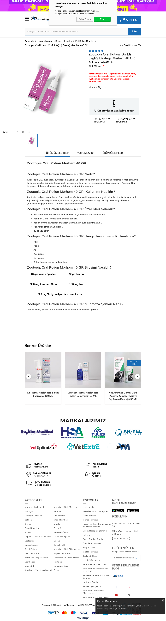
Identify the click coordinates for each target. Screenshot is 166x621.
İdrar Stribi (30, 566)
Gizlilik (145, 606)
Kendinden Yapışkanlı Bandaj (38, 570)
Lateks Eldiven (31, 545)
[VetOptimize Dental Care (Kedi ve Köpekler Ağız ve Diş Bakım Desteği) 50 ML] (123, 370)
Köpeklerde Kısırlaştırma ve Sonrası (96, 576)
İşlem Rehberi (89, 516)
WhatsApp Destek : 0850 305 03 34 (125, 532)
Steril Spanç (30, 562)
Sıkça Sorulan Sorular (93, 539)
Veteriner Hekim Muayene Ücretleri (95, 570)
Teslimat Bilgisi (90, 556)
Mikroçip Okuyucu (33, 516)
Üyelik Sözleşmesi (91, 560)
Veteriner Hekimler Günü (95, 564)
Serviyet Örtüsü (61, 532)
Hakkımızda (88, 507)
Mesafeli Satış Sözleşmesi (95, 511)
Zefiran (57, 511)
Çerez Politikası (90, 520)
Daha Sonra (84, 19)
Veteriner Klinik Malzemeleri (67, 507)
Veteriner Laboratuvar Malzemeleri (93, 592)
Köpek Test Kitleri (62, 553)
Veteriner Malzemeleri (35, 507)
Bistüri (28, 532)
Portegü (58, 562)
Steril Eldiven (31, 549)
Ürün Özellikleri (57, 153)
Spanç (57, 541)
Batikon (28, 520)
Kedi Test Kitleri (32, 553)
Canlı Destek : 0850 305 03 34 (126, 525)
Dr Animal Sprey (62, 537)
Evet (102, 19)
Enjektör (58, 528)
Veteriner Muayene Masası (66, 558)
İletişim (86, 535)
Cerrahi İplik (59, 545)
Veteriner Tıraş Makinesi (36, 558)
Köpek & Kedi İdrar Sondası (38, 537)
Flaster (57, 570)
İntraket (57, 524)
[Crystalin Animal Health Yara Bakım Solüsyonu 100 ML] (83, 370)
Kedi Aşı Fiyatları (91, 582)
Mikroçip (29, 511)
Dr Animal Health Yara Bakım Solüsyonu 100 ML (43, 394)
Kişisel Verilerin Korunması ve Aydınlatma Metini (97, 525)
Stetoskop (30, 541)
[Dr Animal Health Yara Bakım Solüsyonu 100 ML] (43, 370)
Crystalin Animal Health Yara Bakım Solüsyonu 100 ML (83, 394)
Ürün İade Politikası (92, 543)
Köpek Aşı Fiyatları (92, 586)
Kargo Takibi (89, 548)
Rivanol (28, 524)
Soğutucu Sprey (61, 566)
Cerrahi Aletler (32, 528)
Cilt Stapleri (59, 516)
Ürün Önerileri (112, 153)
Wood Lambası (61, 520)
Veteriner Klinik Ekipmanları (67, 549)
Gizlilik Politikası (90, 552)
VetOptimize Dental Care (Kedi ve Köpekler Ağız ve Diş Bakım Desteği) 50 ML (123, 396)
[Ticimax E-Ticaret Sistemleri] (83, 618)
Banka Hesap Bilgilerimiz (95, 531)
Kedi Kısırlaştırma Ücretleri (96, 597)
